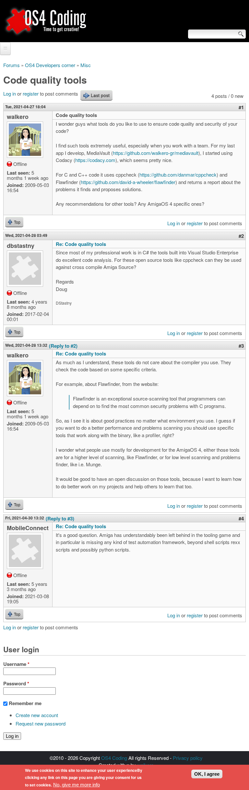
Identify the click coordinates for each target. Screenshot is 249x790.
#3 (241, 345)
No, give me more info (76, 784)
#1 (241, 107)
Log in (9, 93)
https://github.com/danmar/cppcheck (178, 174)
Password (16, 683)
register (31, 93)
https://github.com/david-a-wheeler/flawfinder (128, 182)
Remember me (25, 703)
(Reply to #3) (60, 518)
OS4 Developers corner (50, 65)
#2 (241, 235)
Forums (11, 65)
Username (16, 664)
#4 (241, 518)
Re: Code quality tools (81, 244)
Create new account (37, 715)
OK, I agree (206, 774)
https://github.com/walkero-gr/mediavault (155, 152)
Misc (85, 65)
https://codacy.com (95, 160)
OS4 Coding (114, 757)
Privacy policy (188, 757)
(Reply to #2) (63, 345)
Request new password (40, 723)
